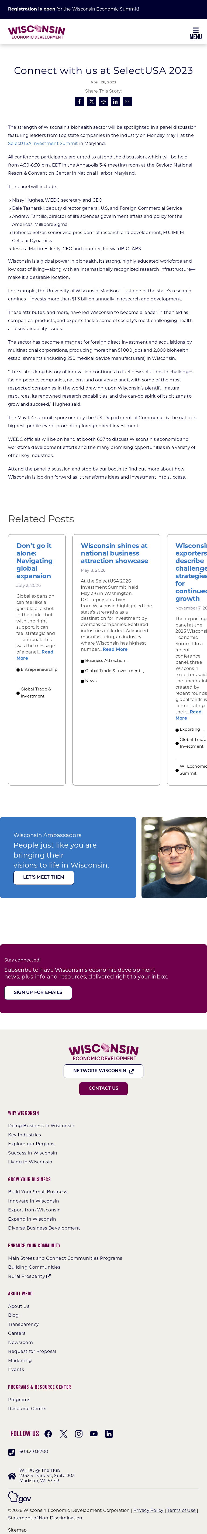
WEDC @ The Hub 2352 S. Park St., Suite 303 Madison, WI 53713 (47, 1476)
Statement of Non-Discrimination (45, 1518)
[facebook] (48, 1434)
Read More (115, 650)
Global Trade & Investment (36, 693)
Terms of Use (181, 1511)
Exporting (190, 730)
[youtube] (94, 1434)
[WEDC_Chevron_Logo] (36, 26)
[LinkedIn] (115, 101)
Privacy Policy (148, 1511)
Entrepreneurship (39, 670)
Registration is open (31, 9)
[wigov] (19, 1493)
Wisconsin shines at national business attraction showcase (114, 554)
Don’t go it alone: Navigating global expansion (34, 561)
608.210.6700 (33, 1452)
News (90, 681)
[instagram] (78, 1434)
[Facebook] (79, 101)
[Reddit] (103, 101)
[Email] (127, 101)
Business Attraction (105, 661)
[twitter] (63, 1434)
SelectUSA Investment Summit (43, 144)
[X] (92, 101)
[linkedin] (109, 1434)
